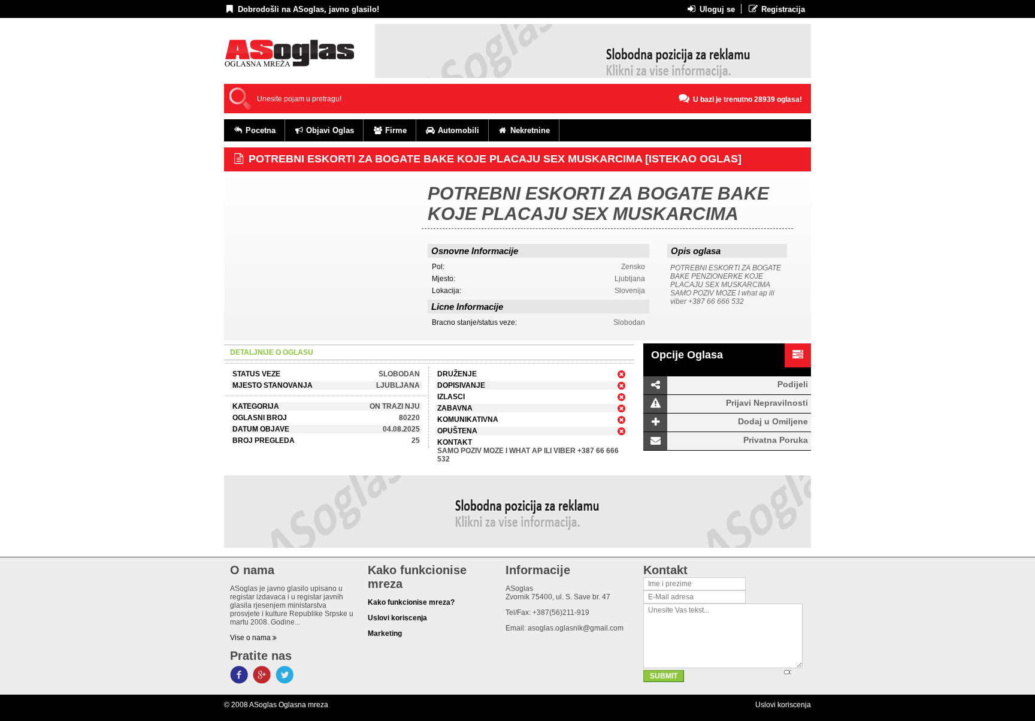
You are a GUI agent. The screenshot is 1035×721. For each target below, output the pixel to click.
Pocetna (259, 130)
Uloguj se (716, 9)
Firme (395, 130)
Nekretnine (529, 130)
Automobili (457, 130)
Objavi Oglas (329, 130)
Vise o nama (251, 637)
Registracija (782, 9)
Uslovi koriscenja (783, 705)
